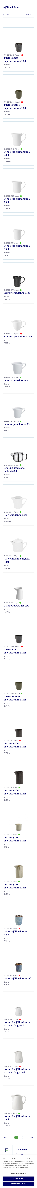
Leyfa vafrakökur (18, 1183)
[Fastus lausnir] (6, 1154)
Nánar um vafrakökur (22, 1167)
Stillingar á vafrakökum (18, 1173)
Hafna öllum (18, 1178)
